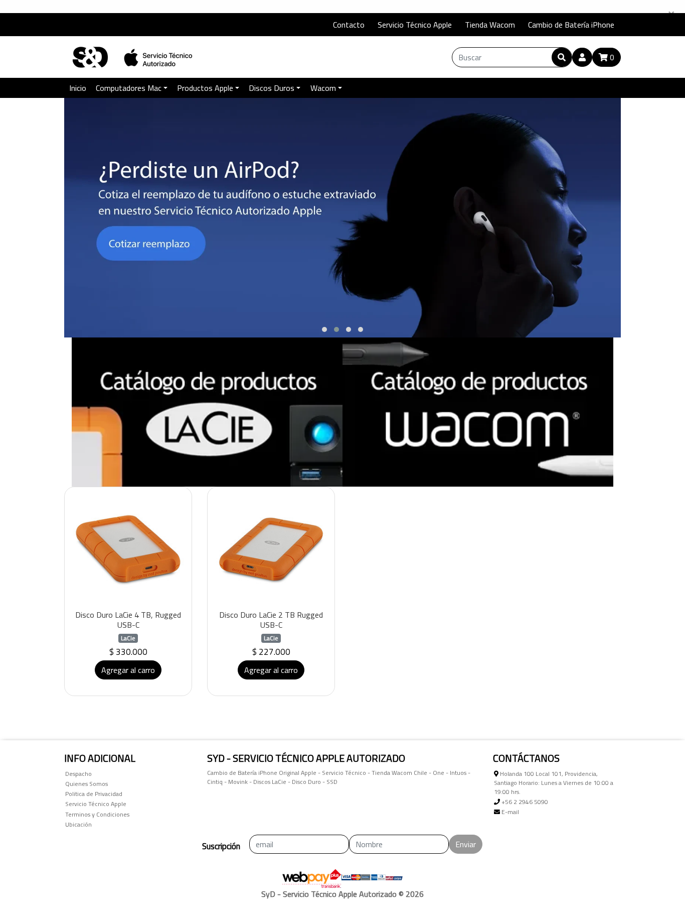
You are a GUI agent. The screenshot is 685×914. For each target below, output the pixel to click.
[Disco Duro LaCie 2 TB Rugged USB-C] (271, 550)
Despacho (78, 773)
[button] (324, 329)
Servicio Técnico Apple (415, 25)
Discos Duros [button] (271, 88)
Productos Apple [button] (205, 88)
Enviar (465, 844)
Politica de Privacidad (93, 793)
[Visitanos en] (76, 24)
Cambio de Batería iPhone (571, 25)
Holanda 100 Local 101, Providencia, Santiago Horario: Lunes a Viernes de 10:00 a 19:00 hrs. (553, 782)
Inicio (77, 88)
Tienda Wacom (490, 25)
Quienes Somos (86, 783)
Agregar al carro (128, 670)
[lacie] (207, 412)
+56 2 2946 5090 (524, 802)
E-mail (509, 812)
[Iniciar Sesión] (582, 57)
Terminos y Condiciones (97, 814)
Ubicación (78, 824)
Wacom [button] (323, 88)
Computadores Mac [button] (128, 88)
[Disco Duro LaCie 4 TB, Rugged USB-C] (128, 550)
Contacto (349, 25)
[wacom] (477, 412)
